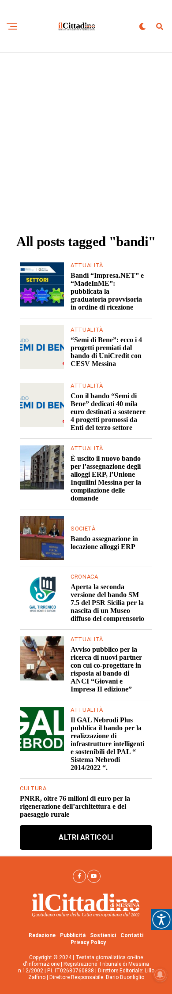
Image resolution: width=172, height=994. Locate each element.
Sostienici (103, 935)
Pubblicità (73, 935)
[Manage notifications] (160, 975)
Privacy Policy (88, 942)
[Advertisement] (86, 143)
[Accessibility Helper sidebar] (161, 919)
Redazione (42, 935)
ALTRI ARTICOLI (86, 837)
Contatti (131, 935)
